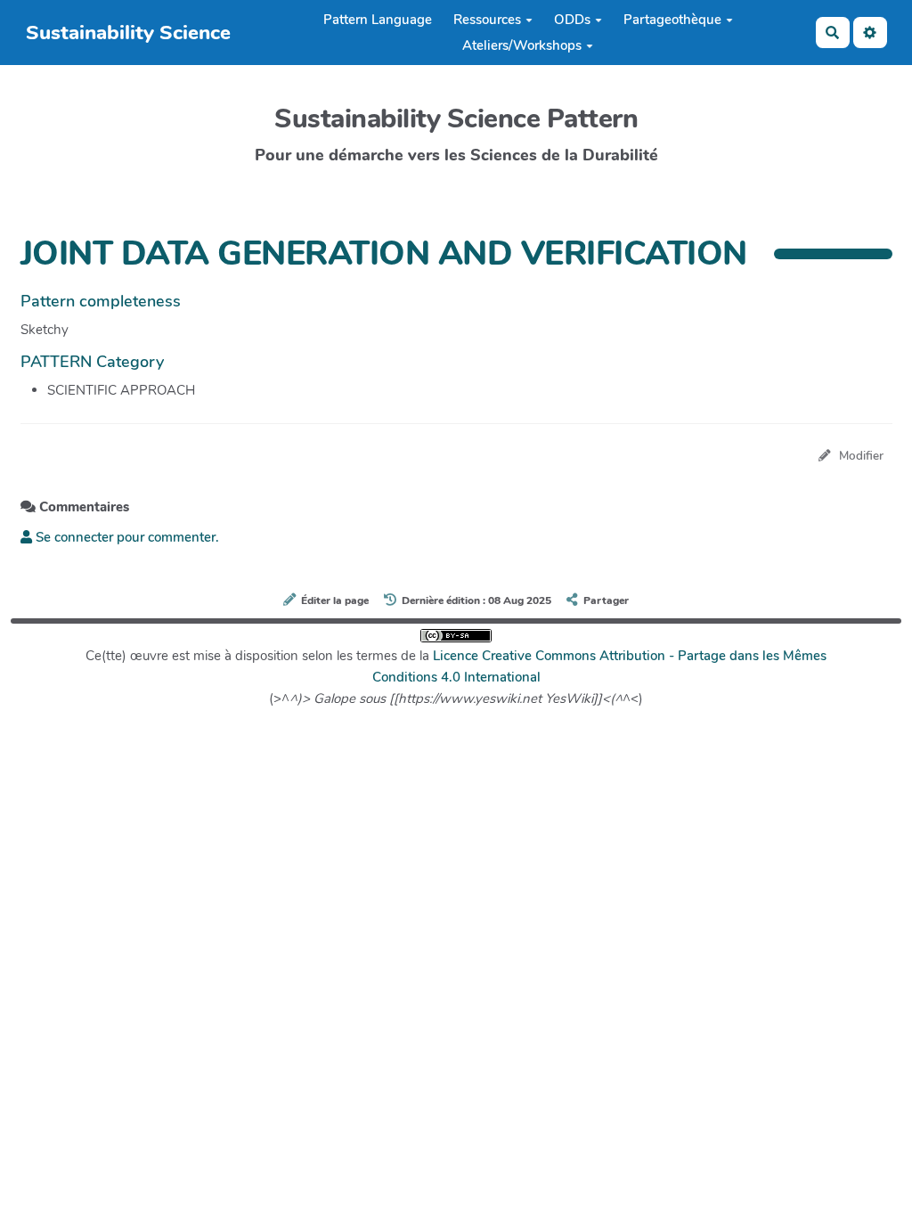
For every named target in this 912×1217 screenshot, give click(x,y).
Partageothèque (672, 20)
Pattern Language (377, 20)
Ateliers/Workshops (522, 45)
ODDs (572, 20)
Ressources (487, 20)
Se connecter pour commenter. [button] (125, 537)
